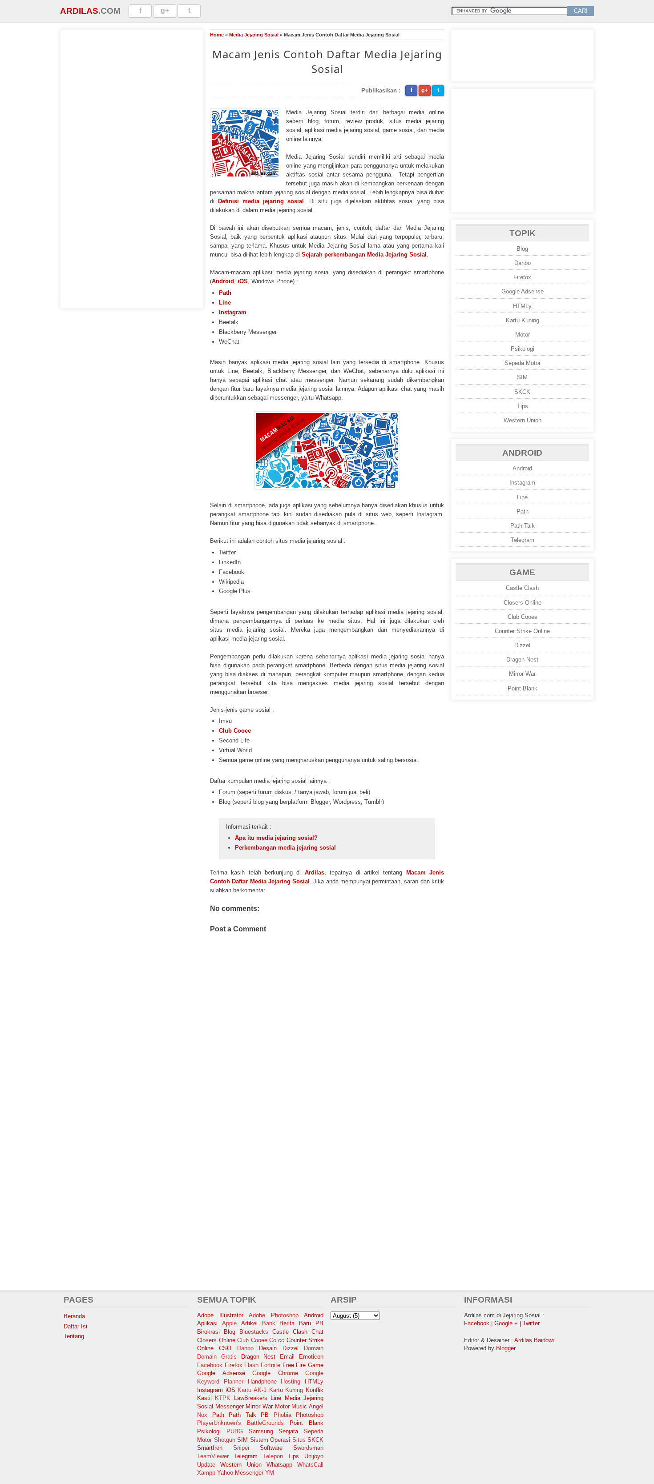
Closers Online (522, 602)
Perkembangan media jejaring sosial (285, 847)
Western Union (522, 420)
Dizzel (522, 645)
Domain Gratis (217, 1356)
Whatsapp (279, 1464)
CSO (225, 1348)
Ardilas (79, 11)
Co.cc (276, 1340)
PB (265, 1415)
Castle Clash (522, 588)
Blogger (506, 1348)
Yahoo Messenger (240, 1472)
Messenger (229, 1406)
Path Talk (522, 525)
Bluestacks (253, 1331)
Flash (251, 1365)
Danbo (522, 263)
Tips (522, 406)
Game (315, 1365)
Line (225, 302)
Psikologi (522, 348)
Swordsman (308, 1447)
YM (269, 1472)
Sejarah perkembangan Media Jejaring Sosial (364, 254)
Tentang (74, 1336)
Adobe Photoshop (274, 1315)
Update (206, 1464)
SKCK (522, 392)
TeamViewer (213, 1456)
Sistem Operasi (270, 1439)
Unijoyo (313, 1456)
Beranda (74, 1316)
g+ (165, 10)
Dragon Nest (522, 659)
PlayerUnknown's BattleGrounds (240, 1423)
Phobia (282, 1415)
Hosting (290, 1381)
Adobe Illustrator (220, 1315)
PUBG (234, 1431)
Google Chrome (275, 1373)
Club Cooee (235, 730)
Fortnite (270, 1365)
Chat (317, 1331)
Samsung (261, 1431)
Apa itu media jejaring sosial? (276, 837)
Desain (268, 1348)
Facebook (209, 1365)
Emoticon (311, 1356)
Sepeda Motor (523, 363)
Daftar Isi (75, 1326)
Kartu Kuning (522, 320)
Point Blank (522, 688)
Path (225, 292)
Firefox (522, 277)
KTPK (222, 1398)
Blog (522, 248)
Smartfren (209, 1447)
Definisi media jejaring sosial (261, 201)
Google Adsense (522, 291)
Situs (299, 1439)
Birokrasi (208, 1331)
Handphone (262, 1381)
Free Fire (294, 1365)
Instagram (232, 312)
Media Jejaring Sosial (254, 34)
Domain (313, 1348)
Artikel (249, 1323)
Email (287, 1356)
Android (223, 281)
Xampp (206, 1472)
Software (271, 1447)
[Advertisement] (131, 167)
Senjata (288, 1431)
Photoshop (309, 1415)
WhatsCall (310, 1464)
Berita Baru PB (301, 1323)
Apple (229, 1323)
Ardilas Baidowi (534, 1340)
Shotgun (224, 1439)
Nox (202, 1415)
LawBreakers (250, 1398)
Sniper (241, 1447)
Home (217, 34)
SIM (522, 377)
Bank (268, 1323)
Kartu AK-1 (252, 1390)
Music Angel (307, 1406)
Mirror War (522, 673)
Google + (506, 1323)
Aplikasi (207, 1323)
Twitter (531, 1323)
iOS (243, 281)
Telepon (273, 1456)
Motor (522, 334)
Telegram (522, 540)
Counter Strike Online (522, 631)
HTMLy (522, 306)
